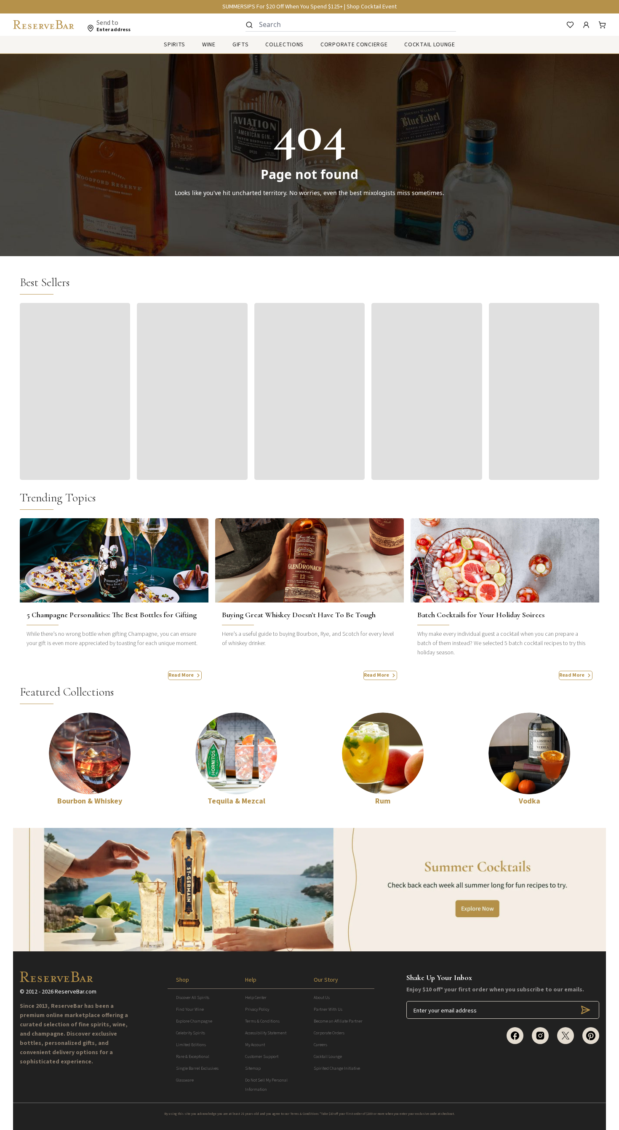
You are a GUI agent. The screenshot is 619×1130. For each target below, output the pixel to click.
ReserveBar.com (75, 992)
